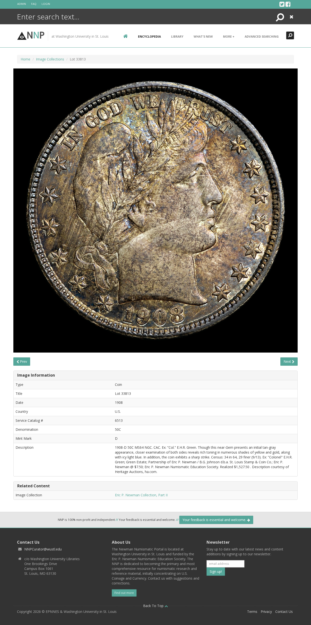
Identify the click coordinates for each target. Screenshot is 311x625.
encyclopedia (149, 36)
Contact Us (284, 611)
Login (46, 4)
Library (177, 36)
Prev (23, 361)
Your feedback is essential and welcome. (214, 519)
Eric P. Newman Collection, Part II (141, 495)
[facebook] (288, 4)
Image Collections (50, 59)
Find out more (124, 593)
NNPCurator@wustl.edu (43, 549)
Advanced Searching (262, 36)
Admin (21, 4)
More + (228, 36)
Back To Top (153, 605)
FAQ (33, 4)
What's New (203, 36)
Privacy (266, 611)
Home (25, 59)
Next (288, 361)
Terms (252, 611)
